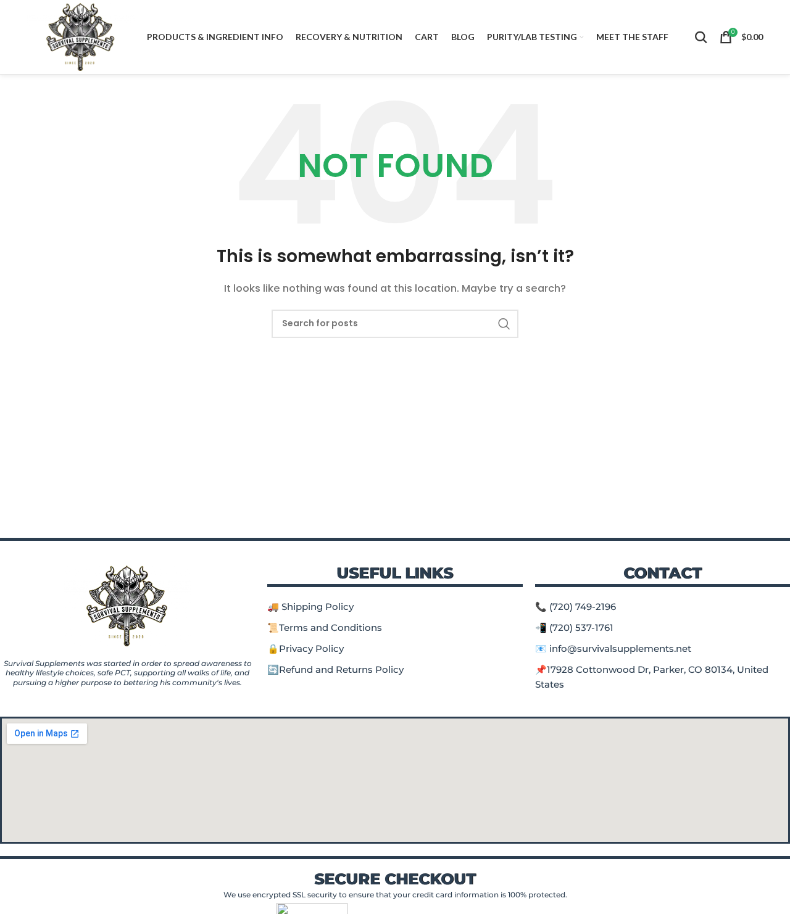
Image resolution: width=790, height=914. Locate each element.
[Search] (701, 37)
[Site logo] (81, 36)
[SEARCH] (504, 324)
